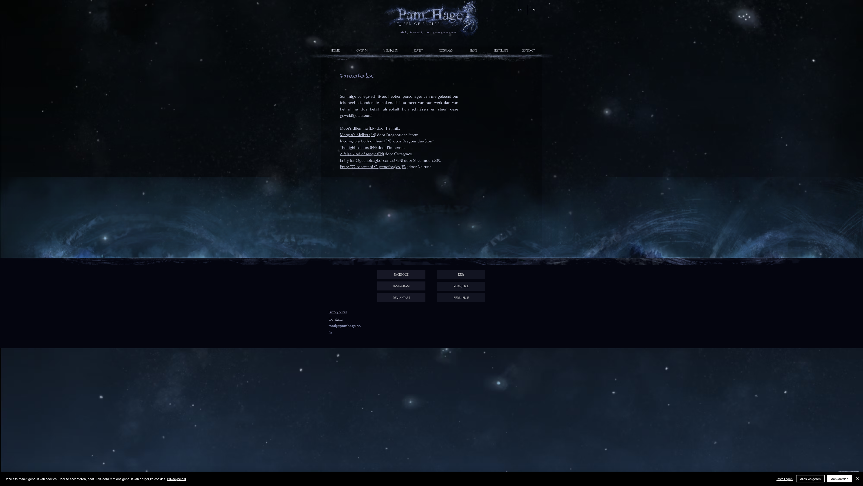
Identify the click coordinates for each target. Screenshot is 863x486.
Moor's (346, 128)
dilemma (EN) (364, 128)
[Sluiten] (857, 478)
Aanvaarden (839, 479)
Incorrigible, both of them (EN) (366, 141)
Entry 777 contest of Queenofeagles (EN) (373, 166)
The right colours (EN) (358, 147)
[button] (390, 50)
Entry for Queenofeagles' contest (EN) (371, 160)
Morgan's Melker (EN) (358, 135)
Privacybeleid (176, 479)
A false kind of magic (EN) (362, 154)
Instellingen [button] (784, 479)
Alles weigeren (810, 479)
